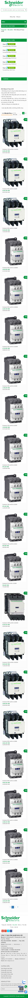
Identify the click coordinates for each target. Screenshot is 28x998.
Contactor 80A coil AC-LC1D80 (9, 741)
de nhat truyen (8, 962)
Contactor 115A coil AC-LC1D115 (10, 662)
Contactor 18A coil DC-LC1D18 (9, 504)
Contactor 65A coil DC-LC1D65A (10, 267)
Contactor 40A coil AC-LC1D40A (10, 899)
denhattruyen (3, 962)
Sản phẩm (10, 29)
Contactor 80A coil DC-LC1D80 (9, 228)
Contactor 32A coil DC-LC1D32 (9, 425)
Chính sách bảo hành (6, 977)
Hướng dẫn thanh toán (6, 972)
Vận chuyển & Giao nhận (7, 974)
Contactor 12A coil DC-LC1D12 (9, 544)
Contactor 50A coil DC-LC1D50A (10, 307)
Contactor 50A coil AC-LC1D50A (10, 859)
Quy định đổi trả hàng (6, 976)
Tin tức (12, 927)
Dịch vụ (20, 924)
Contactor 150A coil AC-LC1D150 (10, 622)
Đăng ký (18, 16)
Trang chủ (3, 29)
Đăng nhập (12, 16)
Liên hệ (16, 927)
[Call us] (25, 986)
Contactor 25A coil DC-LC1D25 (9, 465)
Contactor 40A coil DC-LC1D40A (10, 346)
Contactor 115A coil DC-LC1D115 (10, 149)
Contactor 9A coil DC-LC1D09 (9, 583)
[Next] (17, 907)
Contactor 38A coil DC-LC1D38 (9, 386)
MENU (3, 21)
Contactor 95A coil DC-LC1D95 (9, 188)
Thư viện (24, 924)
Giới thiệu (9, 924)
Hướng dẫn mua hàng (6, 970)
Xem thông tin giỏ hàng (6, 968)
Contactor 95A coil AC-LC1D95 (9, 701)
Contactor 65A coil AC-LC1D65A (10, 820)
